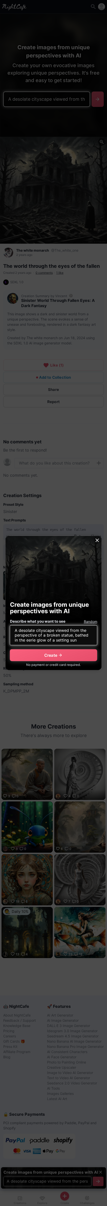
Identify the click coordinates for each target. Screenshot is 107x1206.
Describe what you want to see (37, 621)
